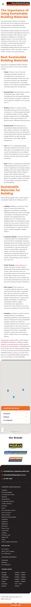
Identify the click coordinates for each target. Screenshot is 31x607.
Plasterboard (6, 499)
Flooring (4, 506)
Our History (5, 549)
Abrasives (4, 526)
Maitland (4, 562)
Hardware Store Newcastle (11, 486)
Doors (3, 508)
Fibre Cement (6, 515)
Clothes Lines (6, 535)
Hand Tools (5, 530)
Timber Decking (6, 503)
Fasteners (5, 521)
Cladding (4, 490)
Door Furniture (6, 512)
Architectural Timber (8, 494)
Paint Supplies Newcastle (9, 542)
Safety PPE (5, 537)
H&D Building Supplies (7, 340)
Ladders (4, 533)
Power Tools (5, 528)
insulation (15, 346)
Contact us (16, 352)
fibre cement (5, 346)
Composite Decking (8, 501)
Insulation (5, 519)
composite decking (12, 344)
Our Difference (6, 553)
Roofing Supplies (7, 492)
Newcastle (5, 560)
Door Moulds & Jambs (8, 510)
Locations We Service (9, 557)
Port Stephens (6, 564)
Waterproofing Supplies (9, 517)
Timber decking (19, 265)
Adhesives (5, 524)
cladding (3, 344)
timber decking (23, 344)
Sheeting (4, 497)
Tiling (3, 539)
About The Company (8, 551)
